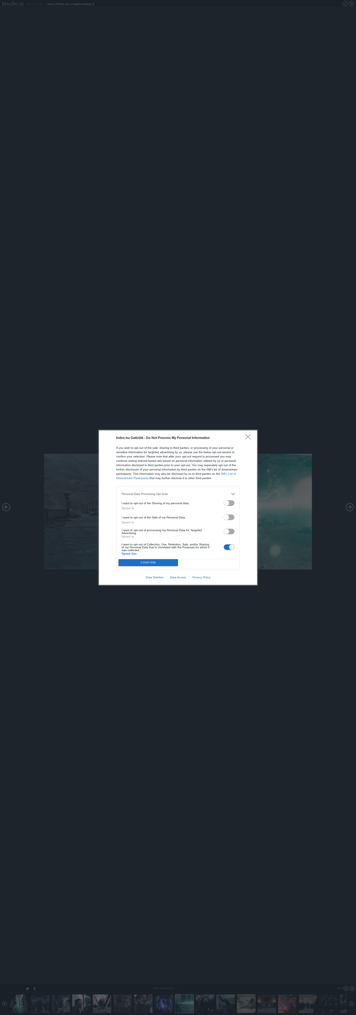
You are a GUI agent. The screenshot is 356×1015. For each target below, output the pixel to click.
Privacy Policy (201, 577)
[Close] (249, 438)
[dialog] (178, 507)
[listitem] (178, 494)
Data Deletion (155, 577)
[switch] (229, 503)
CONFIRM (148, 562)
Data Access (178, 577)
